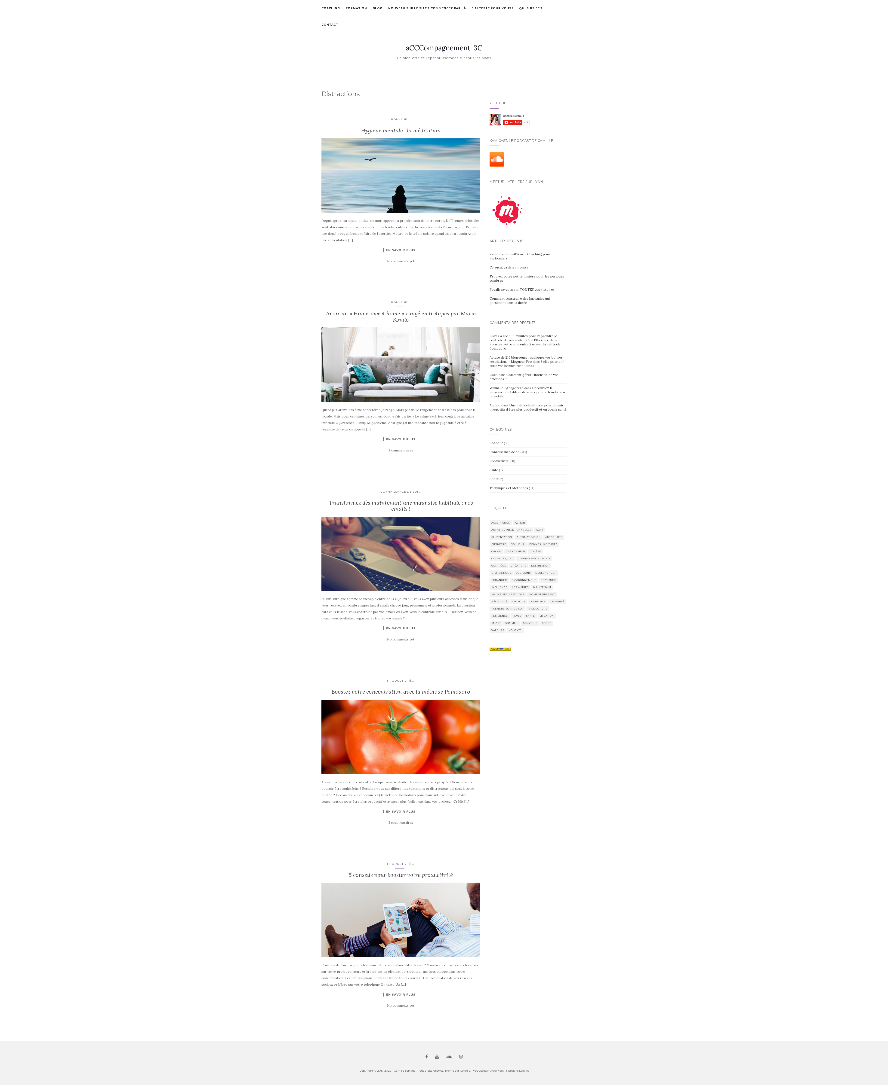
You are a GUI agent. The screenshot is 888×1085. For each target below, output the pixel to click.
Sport (494, 479)
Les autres (520, 587)
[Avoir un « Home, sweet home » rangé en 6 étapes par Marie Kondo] (400, 364)
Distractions (501, 572)
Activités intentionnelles (511, 529)
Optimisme (538, 601)
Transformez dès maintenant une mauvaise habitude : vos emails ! (401, 505)
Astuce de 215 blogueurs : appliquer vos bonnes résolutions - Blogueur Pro (526, 359)
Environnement (524, 580)
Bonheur (399, 119)
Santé (494, 470)
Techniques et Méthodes (509, 488)
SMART (496, 623)
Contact (329, 24)
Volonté (515, 630)
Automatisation (529, 537)
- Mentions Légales (516, 1070)
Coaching (330, 8)
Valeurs (497, 630)
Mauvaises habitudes (507, 594)
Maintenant (542, 587)
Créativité (519, 565)
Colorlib (465, 1070)
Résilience (499, 615)
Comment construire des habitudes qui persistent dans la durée (520, 300)
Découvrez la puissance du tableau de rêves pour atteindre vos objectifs (527, 392)
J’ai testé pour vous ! (492, 8)
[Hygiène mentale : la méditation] (400, 175)
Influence (499, 587)
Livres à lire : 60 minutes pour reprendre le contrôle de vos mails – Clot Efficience (523, 338)
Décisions (523, 572)
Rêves (516, 615)
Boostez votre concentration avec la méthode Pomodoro (400, 691)
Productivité (399, 680)
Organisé (557, 601)
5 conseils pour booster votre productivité (401, 874)
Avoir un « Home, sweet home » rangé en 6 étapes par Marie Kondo (401, 316)
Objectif (518, 601)
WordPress (497, 1070)
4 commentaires (400, 450)
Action (520, 522)
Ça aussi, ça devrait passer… (511, 267)
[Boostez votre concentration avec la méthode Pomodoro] (400, 737)
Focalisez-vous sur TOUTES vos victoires (522, 289)
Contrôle (498, 565)
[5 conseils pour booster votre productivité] (400, 920)
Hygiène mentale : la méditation (401, 130)
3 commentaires (400, 822)
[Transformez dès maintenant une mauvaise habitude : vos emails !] (400, 554)
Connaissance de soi (399, 491)
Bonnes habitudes (543, 544)
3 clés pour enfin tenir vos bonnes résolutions (528, 364)
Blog (377, 8)
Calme (496, 551)
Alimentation (501, 537)
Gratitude (548, 580)
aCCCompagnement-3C (444, 47)
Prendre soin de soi (507, 608)
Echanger (499, 580)
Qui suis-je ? (531, 8)
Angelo (495, 405)
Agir (539, 529)
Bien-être (498, 544)
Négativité (499, 601)
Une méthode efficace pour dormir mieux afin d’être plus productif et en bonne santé (528, 407)
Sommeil (511, 623)
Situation (547, 615)
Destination (540, 565)
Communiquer (502, 558)
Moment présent (542, 594)
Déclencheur (545, 572)
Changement (515, 551)
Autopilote (553, 537)
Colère (535, 551)
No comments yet (400, 261)
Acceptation (500, 522)
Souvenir (530, 623)
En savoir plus (400, 250)
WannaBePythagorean (506, 388)
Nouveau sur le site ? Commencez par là (427, 8)
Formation (356, 8)
